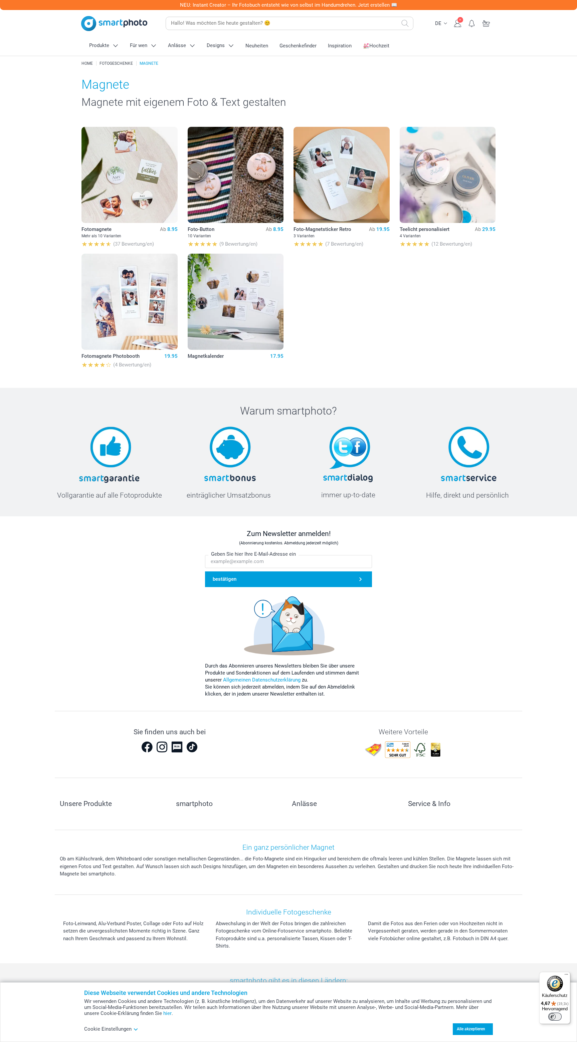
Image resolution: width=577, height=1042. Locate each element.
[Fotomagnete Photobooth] (129, 302)
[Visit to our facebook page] (147, 747)
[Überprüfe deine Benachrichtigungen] (472, 22)
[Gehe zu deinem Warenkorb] (486, 22)
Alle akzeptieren (471, 1029)
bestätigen (224, 579)
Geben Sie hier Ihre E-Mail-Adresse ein (253, 554)
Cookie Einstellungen (108, 1029)
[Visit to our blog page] (177, 747)
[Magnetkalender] (236, 302)
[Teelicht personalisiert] (448, 175)
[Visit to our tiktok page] (192, 747)
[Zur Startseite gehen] (114, 23)
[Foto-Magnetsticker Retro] (342, 175)
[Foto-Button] (236, 175)
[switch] (555, 1017)
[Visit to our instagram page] (162, 747)
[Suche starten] (405, 23)
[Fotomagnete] (129, 175)
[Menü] (566, 976)
